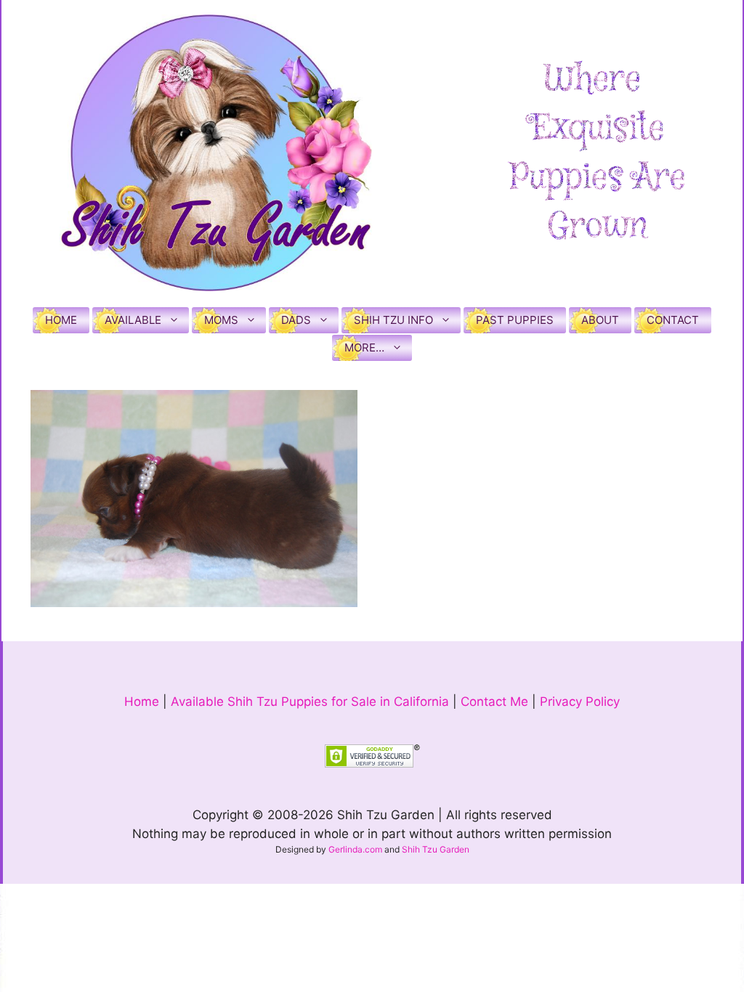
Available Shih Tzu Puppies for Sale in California (310, 701)
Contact (673, 320)
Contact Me (494, 701)
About (600, 320)
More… (364, 347)
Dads (296, 320)
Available (133, 320)
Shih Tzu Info (393, 320)
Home (61, 320)
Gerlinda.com (355, 849)
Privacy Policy (580, 701)
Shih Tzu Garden (435, 849)
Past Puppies (515, 320)
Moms (221, 320)
